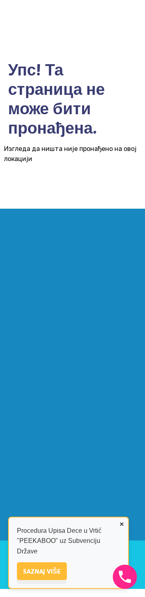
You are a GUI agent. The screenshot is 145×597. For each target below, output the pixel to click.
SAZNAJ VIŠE (42, 571)
